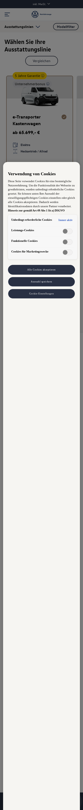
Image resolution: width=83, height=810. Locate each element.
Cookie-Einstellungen (41, 293)
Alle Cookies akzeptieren (41, 269)
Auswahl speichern (41, 281)
